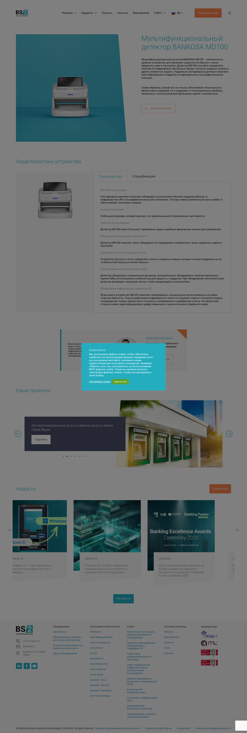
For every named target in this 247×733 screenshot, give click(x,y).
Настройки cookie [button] (99, 381)
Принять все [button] (120, 381)
